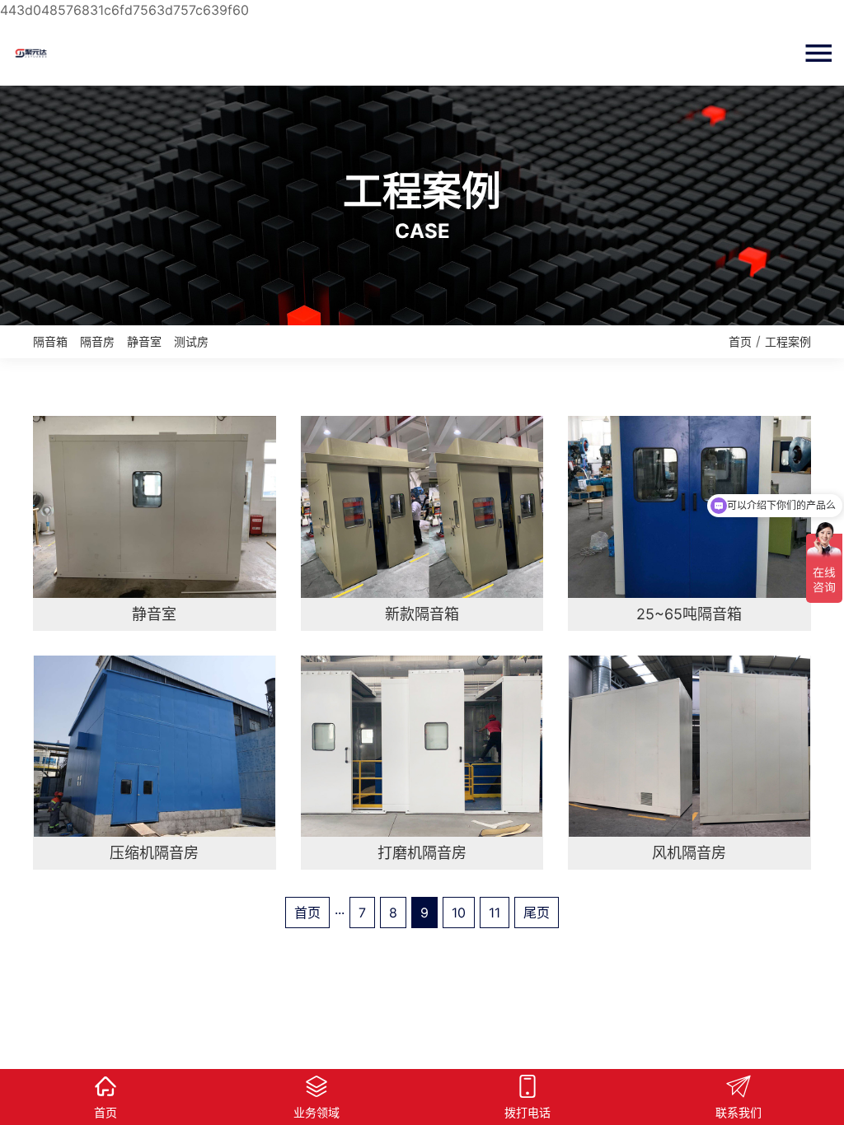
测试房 (191, 341)
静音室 (144, 341)
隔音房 (97, 341)
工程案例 (788, 341)
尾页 (536, 912)
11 (494, 912)
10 (459, 912)
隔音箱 (50, 341)
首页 (740, 341)
